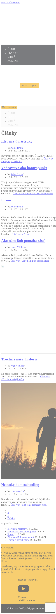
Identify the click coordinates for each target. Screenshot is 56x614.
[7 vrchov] (10, 102)
